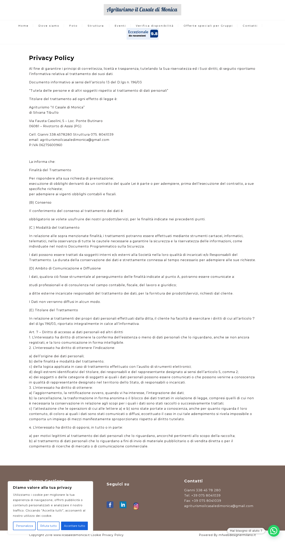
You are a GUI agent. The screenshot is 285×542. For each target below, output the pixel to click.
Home (23, 25)
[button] (274, 531)
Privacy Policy (113, 535)
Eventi (120, 25)
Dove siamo (49, 25)
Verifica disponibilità (155, 25)
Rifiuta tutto (48, 526)
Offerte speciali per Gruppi (208, 25)
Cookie (96, 535)
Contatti (250, 25)
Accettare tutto (74, 526)
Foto (73, 25)
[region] (50, 507)
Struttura (96, 25)
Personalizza (24, 526)
